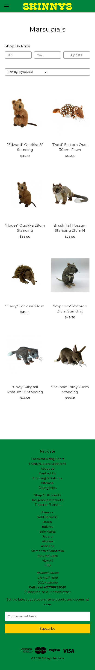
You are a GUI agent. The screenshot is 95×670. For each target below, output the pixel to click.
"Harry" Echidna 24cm (25, 306)
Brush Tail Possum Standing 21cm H (69, 228)
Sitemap (47, 483)
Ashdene (47, 546)
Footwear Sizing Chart (47, 459)
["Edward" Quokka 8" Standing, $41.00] (25, 113)
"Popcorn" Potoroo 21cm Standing (70, 309)
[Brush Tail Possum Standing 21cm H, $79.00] (70, 194)
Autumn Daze (48, 556)
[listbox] (34, 72)
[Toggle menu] (6, 6)
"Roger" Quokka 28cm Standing (25, 228)
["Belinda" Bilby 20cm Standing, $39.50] (70, 355)
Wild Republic (47, 517)
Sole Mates (47, 532)
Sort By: (13, 72)
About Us (47, 469)
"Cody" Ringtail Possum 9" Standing (25, 389)
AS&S (47, 522)
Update (77, 55)
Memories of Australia (47, 551)
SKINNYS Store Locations (47, 464)
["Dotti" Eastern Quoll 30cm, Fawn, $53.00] (70, 113)
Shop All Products (47, 495)
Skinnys (47, 512)
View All (47, 561)
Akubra (47, 541)
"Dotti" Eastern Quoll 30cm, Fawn (70, 147)
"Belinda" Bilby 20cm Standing (70, 389)
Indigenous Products (47, 500)
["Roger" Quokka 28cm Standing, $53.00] (25, 194)
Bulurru (47, 527)
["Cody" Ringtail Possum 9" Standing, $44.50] (25, 355)
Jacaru (47, 536)
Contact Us (47, 473)
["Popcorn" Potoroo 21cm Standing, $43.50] (70, 274)
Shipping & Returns (47, 478)
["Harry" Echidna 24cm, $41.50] (25, 274)
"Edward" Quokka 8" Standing (25, 147)
